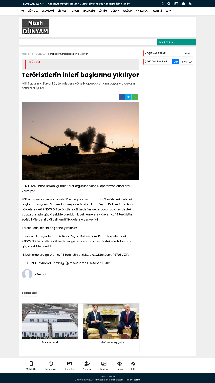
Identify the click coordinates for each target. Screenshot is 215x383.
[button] (168, 11)
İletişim (104, 369)
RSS (133, 369)
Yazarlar (87, 369)
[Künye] (183, 3)
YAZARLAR (142, 11)
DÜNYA (115, 11)
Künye (119, 369)
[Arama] (169, 3)
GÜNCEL (33, 11)
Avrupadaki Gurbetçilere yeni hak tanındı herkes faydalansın (86, 3)
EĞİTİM (102, 11)
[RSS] (190, 3)
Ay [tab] (190, 61)
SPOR (75, 11)
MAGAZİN (89, 11)
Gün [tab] (176, 61)
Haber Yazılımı (132, 379)
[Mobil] (162, 3)
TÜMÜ (187, 53)
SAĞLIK (127, 11)
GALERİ (157, 11)
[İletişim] (176, 3)
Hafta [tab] (184, 61)
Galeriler (69, 369)
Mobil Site (31, 369)
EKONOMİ (48, 11)
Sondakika (50, 369)
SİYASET (62, 11)
